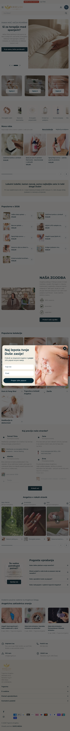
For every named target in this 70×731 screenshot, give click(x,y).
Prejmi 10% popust (18, 380)
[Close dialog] (64, 348)
